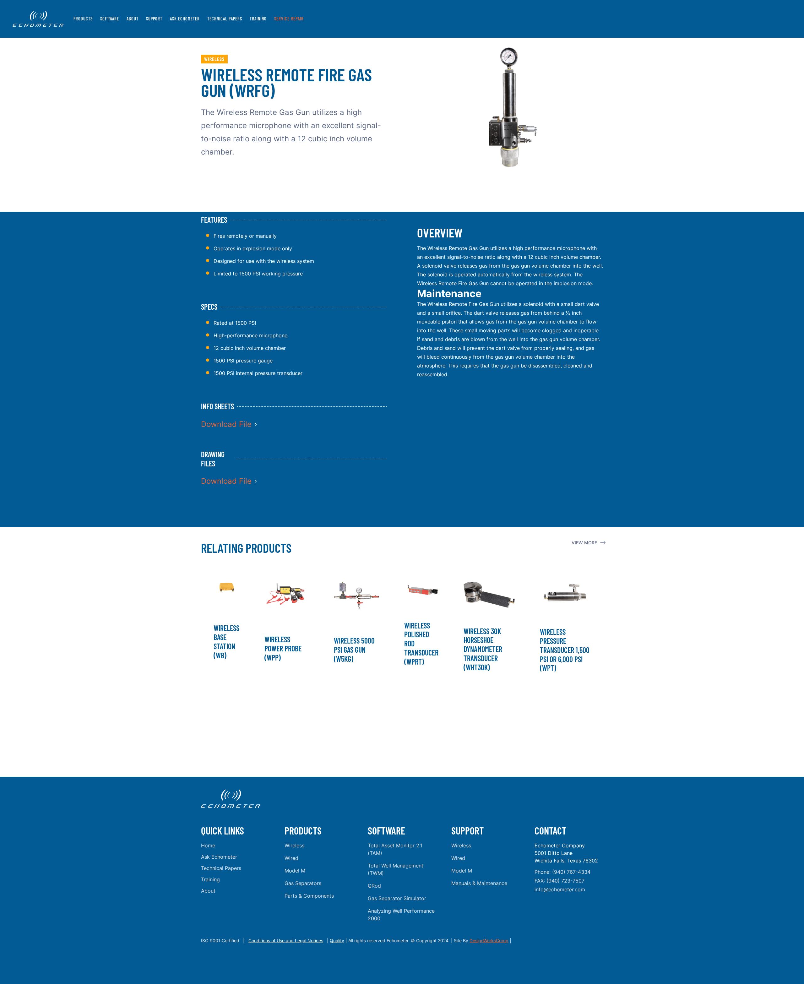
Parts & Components (309, 896)
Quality (337, 940)
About (133, 18)
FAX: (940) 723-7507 (559, 881)
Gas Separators (303, 883)
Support (154, 18)
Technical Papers (224, 18)
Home (208, 845)
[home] (38, 19)
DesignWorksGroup (489, 940)
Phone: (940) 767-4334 (562, 872)
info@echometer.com (560, 889)
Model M (295, 870)
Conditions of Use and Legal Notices (285, 940)
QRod (374, 886)
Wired (291, 858)
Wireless (294, 845)
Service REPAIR (289, 18)
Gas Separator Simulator (397, 898)
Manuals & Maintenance (479, 883)
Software (109, 18)
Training (258, 18)
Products (83, 18)
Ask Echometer (185, 18)
